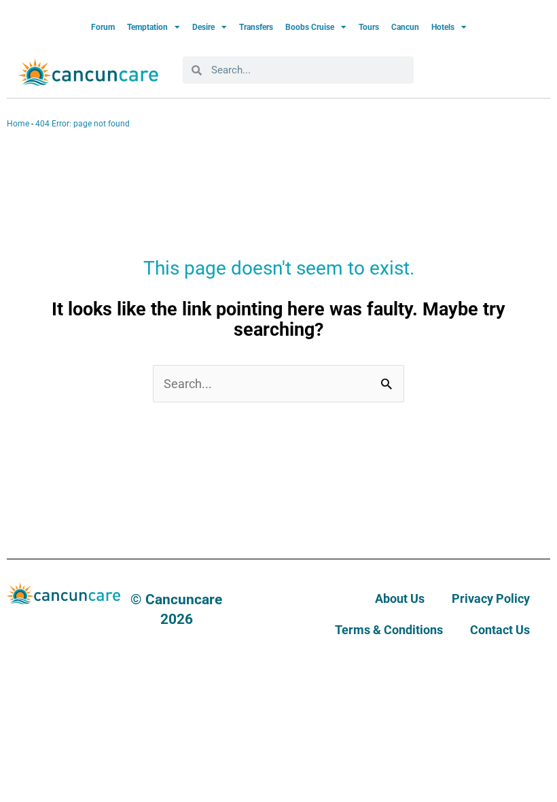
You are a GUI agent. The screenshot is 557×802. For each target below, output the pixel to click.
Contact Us (500, 630)
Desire (203, 27)
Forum (103, 27)
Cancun (405, 27)
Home (18, 123)
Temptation (147, 27)
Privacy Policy (491, 598)
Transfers (256, 27)
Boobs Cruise (309, 27)
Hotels (442, 27)
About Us (400, 598)
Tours (369, 27)
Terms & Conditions (389, 630)
